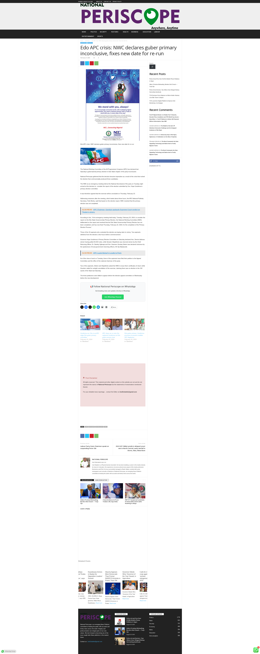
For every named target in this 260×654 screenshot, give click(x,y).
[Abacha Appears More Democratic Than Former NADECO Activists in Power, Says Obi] (95, 588)
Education (147, 32)
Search (151, 63)
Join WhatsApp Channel (112, 297)
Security (103, 32)
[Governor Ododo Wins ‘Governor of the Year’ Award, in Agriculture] (112, 585)
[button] (179, 34)
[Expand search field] (152, 66)
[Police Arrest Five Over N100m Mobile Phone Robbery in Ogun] (120, 621)
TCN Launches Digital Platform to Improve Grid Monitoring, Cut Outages (162, 102)
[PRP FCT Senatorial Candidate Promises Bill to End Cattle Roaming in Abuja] (135, 490)
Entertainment (88, 36)
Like (177, 161)
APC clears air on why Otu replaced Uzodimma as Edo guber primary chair (111, 335)
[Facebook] (180, 1)
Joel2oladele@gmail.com (94, 641)
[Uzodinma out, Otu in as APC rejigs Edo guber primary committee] (90, 324)
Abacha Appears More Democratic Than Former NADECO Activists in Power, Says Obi (95, 576)
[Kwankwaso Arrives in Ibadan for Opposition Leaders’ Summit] (78, 587)
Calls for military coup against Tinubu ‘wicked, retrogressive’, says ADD (129, 576)
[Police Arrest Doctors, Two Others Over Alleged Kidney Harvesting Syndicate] (120, 641)
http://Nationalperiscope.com (99, 462)
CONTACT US (107, 1)
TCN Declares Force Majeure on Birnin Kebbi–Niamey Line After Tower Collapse (164, 96)
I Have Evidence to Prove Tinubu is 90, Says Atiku (111, 501)
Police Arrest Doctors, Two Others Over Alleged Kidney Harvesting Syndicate (164, 91)
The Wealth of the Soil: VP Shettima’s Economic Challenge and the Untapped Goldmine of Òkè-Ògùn (162, 128)
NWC (106, 426)
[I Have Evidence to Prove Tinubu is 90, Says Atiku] (113, 490)
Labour (157, 32)
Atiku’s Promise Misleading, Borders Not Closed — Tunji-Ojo (89, 501)
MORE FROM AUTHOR (101, 480)
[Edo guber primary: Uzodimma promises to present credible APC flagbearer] (135, 324)
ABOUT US (99, 1)
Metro (151, 630)
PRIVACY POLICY (117, 1)
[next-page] (144, 480)
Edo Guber (91, 426)
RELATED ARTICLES (87, 480)
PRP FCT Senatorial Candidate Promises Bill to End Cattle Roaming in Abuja (134, 501)
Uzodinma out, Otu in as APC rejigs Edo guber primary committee (89, 335)
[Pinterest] (92, 63)
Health (125, 32)
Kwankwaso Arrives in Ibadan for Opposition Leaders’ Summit (78, 575)
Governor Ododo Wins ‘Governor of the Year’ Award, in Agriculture (112, 575)
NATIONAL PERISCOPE (100, 459)
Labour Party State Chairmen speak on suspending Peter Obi (94, 447)
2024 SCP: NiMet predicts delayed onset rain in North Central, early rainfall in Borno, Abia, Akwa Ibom (130, 448)
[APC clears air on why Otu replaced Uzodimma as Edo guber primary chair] (112, 324)
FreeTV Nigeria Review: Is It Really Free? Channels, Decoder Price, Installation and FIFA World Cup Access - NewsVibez (164, 117)
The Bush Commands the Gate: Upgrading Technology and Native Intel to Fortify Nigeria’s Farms (164, 143)
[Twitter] (87, 63)
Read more (82, 603)
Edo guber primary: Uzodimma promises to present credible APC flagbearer (134, 335)
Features (114, 32)
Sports (100, 36)
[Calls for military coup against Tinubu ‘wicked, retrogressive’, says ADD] (130, 587)
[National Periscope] (130, 16)
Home (81, 41)
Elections (87, 41)
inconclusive (99, 426)
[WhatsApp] (96, 63)
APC (86, 426)
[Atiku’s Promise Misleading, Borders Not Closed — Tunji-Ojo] (90, 490)
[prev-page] (142, 480)
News (84, 32)
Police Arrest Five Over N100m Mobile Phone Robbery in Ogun (164, 80)
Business (134, 32)
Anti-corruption (153, 636)
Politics (94, 32)
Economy (152, 626)
